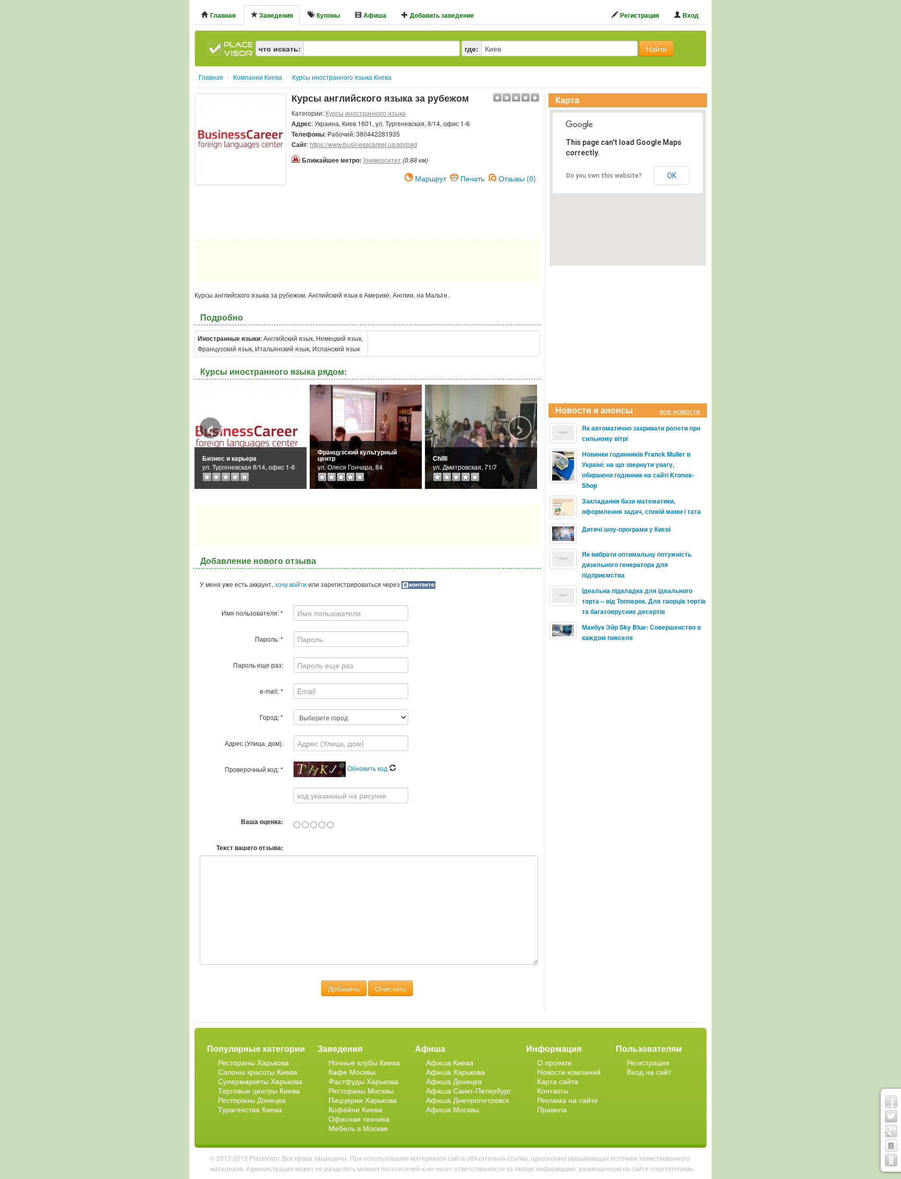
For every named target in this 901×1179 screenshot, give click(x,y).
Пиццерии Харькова (362, 1100)
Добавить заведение (441, 15)
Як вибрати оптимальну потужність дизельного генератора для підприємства (636, 564)
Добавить (344, 988)
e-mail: (271, 690)
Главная (222, 15)
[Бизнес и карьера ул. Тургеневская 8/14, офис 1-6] (246, 435)
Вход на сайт (649, 1071)
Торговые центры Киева (259, 1090)
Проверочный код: (254, 769)
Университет (382, 159)
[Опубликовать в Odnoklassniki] (891, 1160)
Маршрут (430, 177)
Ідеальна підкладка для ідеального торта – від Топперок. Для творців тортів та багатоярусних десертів (643, 601)
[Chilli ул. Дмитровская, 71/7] (481, 435)
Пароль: (269, 638)
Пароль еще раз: (258, 664)
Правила (552, 1109)
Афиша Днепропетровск (467, 1100)
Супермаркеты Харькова (260, 1081)
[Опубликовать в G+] (891, 1131)
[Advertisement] (240, 211)
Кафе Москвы (351, 1071)
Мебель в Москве (358, 1128)
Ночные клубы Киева (364, 1062)
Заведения (275, 15)
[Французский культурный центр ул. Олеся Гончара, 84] (366, 435)
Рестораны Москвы (361, 1090)
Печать (472, 177)
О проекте (554, 1062)
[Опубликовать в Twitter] (891, 1116)
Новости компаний (569, 1071)
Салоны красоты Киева (257, 1071)
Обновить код (368, 768)
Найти (656, 48)
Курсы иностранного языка (365, 112)
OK (671, 175)
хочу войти (291, 584)
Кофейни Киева (355, 1109)
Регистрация (638, 15)
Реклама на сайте (567, 1100)
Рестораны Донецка (252, 1100)
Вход (690, 15)
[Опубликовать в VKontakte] (891, 1145)
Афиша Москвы (452, 1109)
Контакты (552, 1090)
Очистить (390, 988)
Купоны (327, 15)
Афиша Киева (449, 1062)
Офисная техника (358, 1118)
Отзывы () (517, 177)
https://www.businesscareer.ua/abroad (363, 144)
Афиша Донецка (454, 1081)
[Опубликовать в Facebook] (891, 1102)
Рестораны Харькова (253, 1062)
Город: (271, 717)
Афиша (374, 15)
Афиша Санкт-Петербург (468, 1090)
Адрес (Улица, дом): (254, 743)
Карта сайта (557, 1081)
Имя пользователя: (252, 612)
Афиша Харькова (455, 1071)
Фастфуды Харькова (363, 1081)
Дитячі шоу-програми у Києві (626, 529)
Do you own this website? (604, 175)
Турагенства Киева (250, 1109)
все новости (680, 411)
